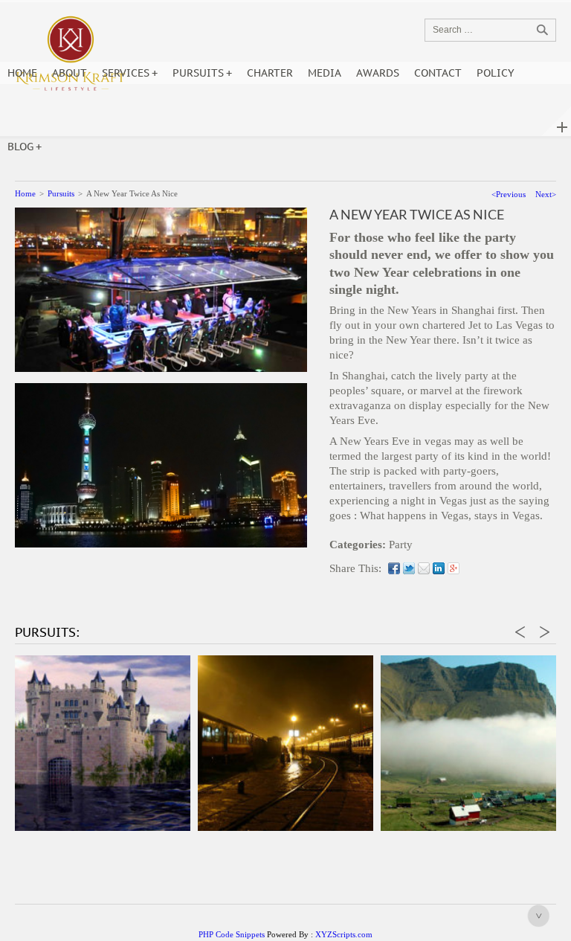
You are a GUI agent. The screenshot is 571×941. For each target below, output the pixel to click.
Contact (438, 73)
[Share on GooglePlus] (453, 568)
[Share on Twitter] (409, 568)
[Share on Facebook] (394, 568)
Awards (377, 73)
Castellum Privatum (62, 801)
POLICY (495, 73)
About (69, 73)
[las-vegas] (161, 288)
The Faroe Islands (428, 801)
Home (22, 73)
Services (125, 73)
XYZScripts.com (343, 934)
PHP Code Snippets (232, 934)
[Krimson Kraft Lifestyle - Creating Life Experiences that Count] (70, 54)
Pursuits (198, 73)
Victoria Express (245, 801)
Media (324, 73)
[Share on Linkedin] (439, 568)
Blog (20, 146)
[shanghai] (161, 464)
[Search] (542, 30)
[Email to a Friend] (424, 568)
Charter (270, 73)
